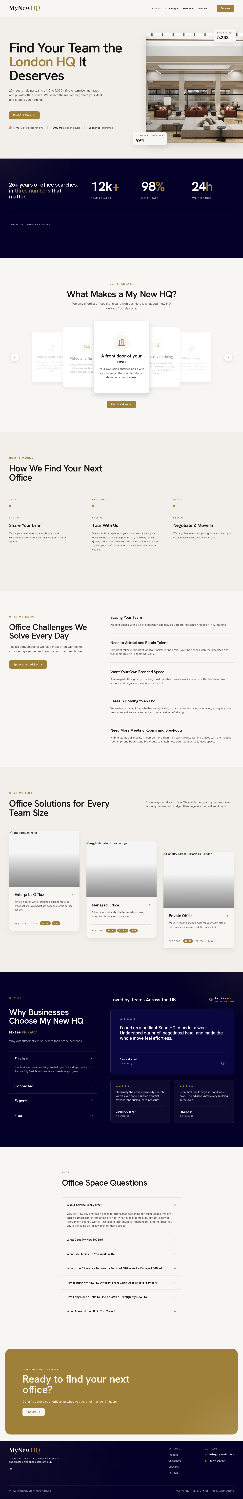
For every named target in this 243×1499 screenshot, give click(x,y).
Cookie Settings (200, 1491)
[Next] (228, 357)
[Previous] (14, 357)
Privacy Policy (182, 1491)
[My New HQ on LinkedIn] (10, 1468)
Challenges (172, 8)
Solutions (188, 8)
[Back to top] (24, 8)
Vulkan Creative (226, 1491)
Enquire (225, 8)
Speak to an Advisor (26, 664)
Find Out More (119, 404)
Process (156, 8)
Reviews (202, 8)
